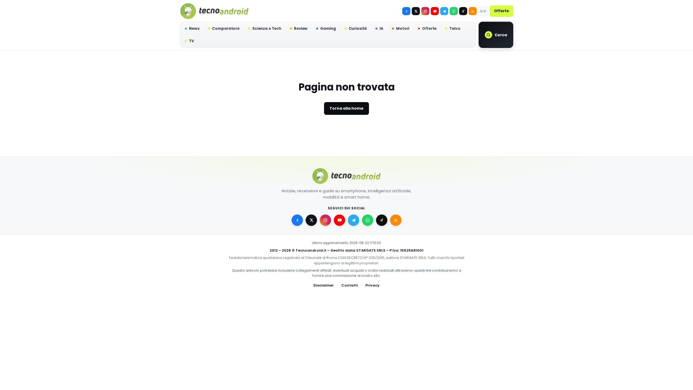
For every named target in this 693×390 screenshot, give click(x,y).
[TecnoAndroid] (214, 11)
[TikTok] (463, 11)
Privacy (372, 285)
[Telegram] (444, 11)
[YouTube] (435, 11)
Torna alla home (346, 108)
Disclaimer (323, 285)
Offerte (501, 11)
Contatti (349, 285)
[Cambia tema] (483, 11)
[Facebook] (406, 11)
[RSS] (473, 11)
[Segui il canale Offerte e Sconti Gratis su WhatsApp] (454, 11)
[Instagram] (425, 11)
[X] (416, 11)
